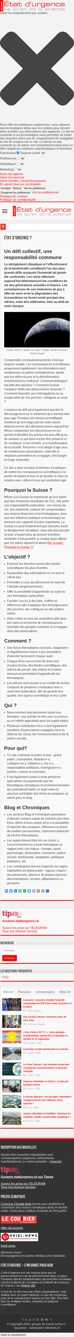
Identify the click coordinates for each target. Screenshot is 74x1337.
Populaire (24, 992)
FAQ (5, 977)
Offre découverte (12, 1228)
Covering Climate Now (16, 1204)
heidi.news (8, 1245)
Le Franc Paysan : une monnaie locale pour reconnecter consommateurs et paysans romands (46, 1068)
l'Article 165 (28, 1285)
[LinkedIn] (26, 1319)
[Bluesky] (46, 1319)
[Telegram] (42, 1319)
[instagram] (33, 1319)
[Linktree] (50, 1319)
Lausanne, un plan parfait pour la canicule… (46, 1049)
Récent (8, 992)
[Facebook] (23, 1319)
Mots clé (65, 992)
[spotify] (37, 1319)
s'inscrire (55, 1161)
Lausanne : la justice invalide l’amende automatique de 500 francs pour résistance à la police (47, 1003)
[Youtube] (29, 1319)
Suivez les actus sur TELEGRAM (24, 927)
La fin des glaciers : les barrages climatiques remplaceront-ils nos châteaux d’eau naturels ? (47, 1100)
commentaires (45, 992)
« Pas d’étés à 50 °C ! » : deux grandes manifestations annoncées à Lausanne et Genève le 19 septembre (45, 1035)
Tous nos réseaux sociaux (19, 931)
